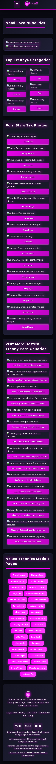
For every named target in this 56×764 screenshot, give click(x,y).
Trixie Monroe (19, 575)
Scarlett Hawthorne (35, 594)
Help (31, 715)
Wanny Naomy (17, 618)
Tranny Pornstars (35, 702)
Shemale (16, 109)
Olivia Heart (36, 643)
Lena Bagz (36, 612)
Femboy (16, 79)
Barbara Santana (37, 618)
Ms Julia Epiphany (37, 668)
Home (19, 699)
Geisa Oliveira (37, 655)
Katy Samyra (19, 655)
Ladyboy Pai (28, 674)
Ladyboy (16, 94)
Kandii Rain (38, 624)
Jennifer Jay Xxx (37, 649)
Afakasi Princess (17, 600)
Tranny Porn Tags (16, 702)
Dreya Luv (16, 594)
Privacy (21, 712)
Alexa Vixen (20, 612)
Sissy (39, 78)
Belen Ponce (17, 587)
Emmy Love (18, 606)
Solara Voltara (17, 668)
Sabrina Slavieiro (35, 631)
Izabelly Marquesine (19, 662)
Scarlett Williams (38, 581)
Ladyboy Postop (20, 624)
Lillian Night (20, 643)
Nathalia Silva (37, 575)
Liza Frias (17, 631)
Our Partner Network (35, 699)
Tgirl (39, 93)
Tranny (39, 108)
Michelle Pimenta (38, 600)
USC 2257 (32, 712)
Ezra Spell (35, 637)
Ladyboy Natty (36, 606)
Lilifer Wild (20, 637)
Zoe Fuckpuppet (37, 587)
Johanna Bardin (17, 581)
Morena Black (18, 649)
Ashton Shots (40, 662)
